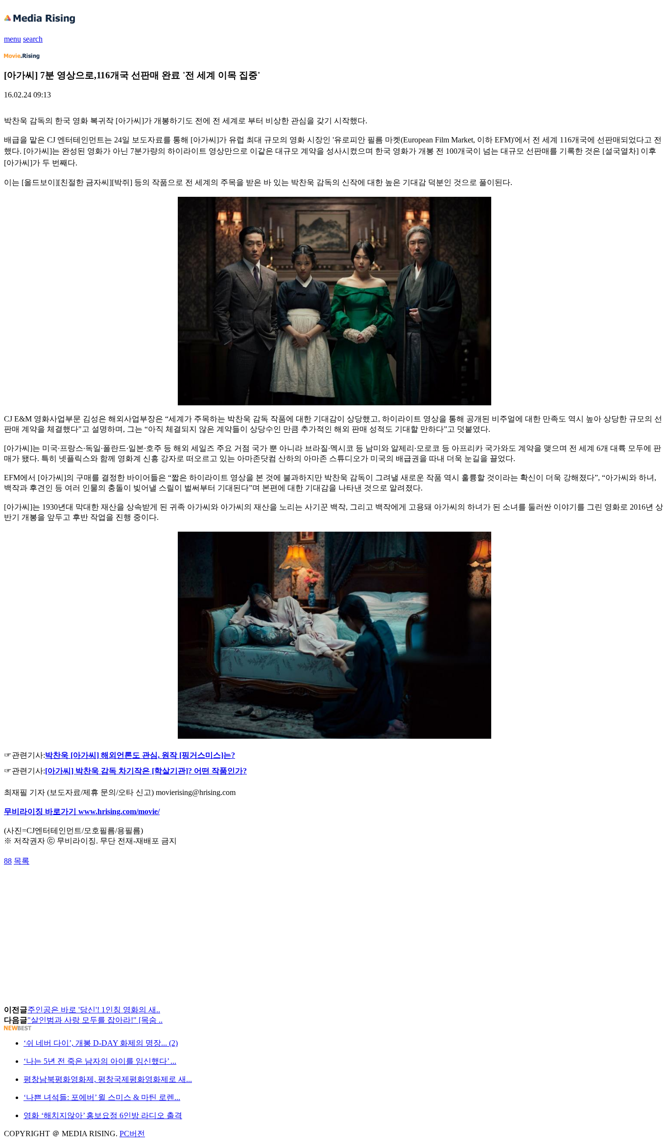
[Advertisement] (82, 888)
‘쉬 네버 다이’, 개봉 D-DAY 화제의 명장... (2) (101, 1043)
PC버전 (132, 1133)
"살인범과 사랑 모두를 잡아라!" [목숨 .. (95, 1020)
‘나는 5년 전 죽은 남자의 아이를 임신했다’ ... (100, 1061)
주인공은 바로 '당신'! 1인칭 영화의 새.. (93, 1010)
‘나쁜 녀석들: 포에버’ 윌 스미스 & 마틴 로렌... (102, 1097)
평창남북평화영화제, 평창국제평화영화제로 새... (108, 1079)
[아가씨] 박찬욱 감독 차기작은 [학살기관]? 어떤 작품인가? (146, 771)
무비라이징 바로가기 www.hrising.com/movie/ (82, 811)
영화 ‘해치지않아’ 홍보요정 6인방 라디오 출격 (103, 1115)
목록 (21, 861)
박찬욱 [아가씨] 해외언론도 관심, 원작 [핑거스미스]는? (140, 755)
